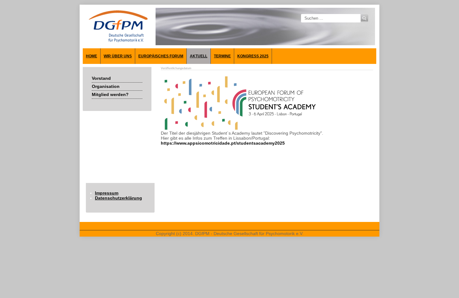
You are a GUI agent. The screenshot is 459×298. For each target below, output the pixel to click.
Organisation (106, 86)
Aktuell (198, 56)
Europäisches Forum (160, 56)
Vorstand (101, 78)
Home (91, 56)
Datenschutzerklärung (118, 197)
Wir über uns (118, 56)
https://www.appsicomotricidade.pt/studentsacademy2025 (223, 143)
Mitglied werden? (110, 94)
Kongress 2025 (253, 56)
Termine (222, 56)
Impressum (106, 192)
